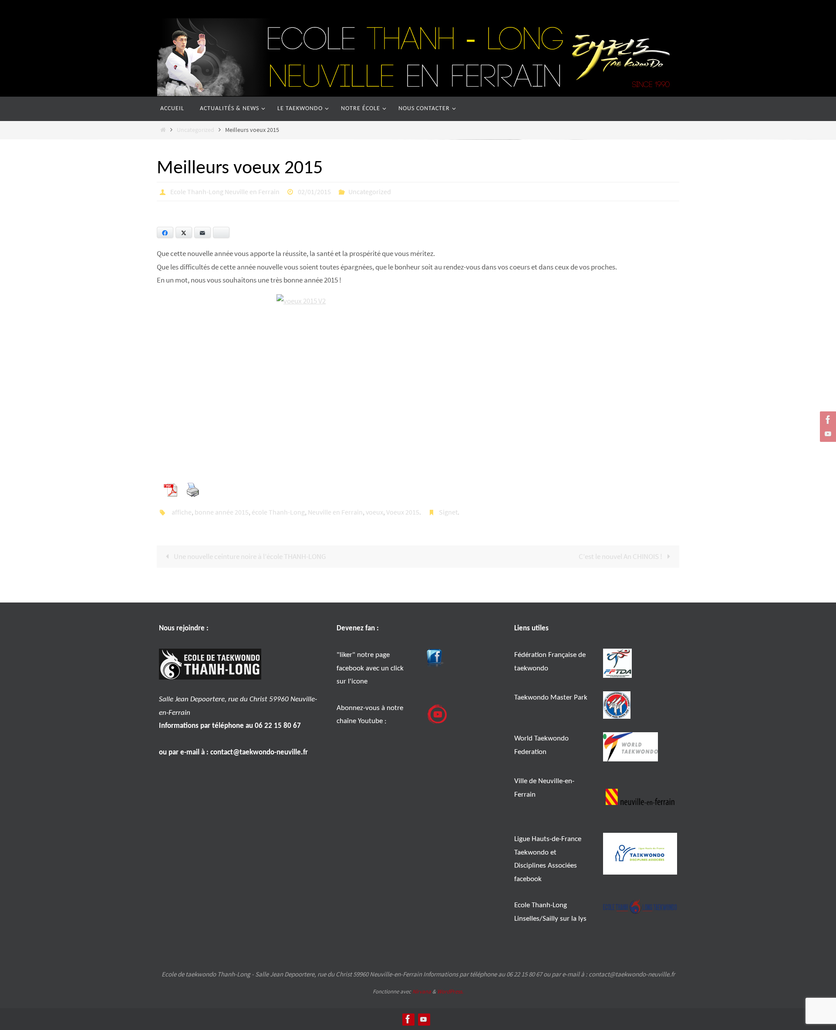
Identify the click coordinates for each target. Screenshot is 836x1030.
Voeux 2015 (402, 512)
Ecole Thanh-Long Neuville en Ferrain (225, 191)
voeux (374, 512)
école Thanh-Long (278, 512)
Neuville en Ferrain (335, 512)
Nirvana (421, 991)
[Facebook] (827, 419)
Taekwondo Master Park (550, 697)
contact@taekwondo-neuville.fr (259, 752)
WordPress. (450, 991)
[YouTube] (827, 433)
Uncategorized (195, 130)
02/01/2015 (314, 191)
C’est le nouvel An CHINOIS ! (621, 556)
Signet (448, 512)
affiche (182, 512)
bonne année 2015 (222, 512)
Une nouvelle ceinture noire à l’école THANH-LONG (249, 556)
